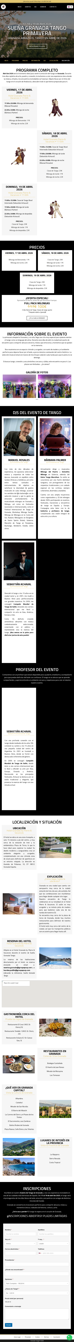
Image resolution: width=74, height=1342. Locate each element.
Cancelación (56, 1337)
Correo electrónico (12, 1249)
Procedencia (10, 1260)
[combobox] (40, 1253)
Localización (53, 61)
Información (35, 61)
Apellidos (41, 1230)
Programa (15, 61)
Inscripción (66, 61)
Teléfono (41, 1249)
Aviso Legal (17, 1337)
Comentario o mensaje (13, 1306)
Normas (46, 1337)
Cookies (37, 1337)
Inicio (19, 7)
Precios (25, 61)
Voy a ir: (8, 1239)
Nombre (8, 1230)
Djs (35, 7)
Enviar (8, 1325)
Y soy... (41, 1239)
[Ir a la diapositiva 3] (38, 399)
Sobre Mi (43, 7)
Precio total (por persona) (14, 1298)
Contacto (53, 7)
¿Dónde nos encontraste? (14, 1269)
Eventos (28, 7)
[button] (5, 386)
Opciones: (9, 1279)
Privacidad (28, 1337)
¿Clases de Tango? (12, 1289)
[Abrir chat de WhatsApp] (69, 1337)
